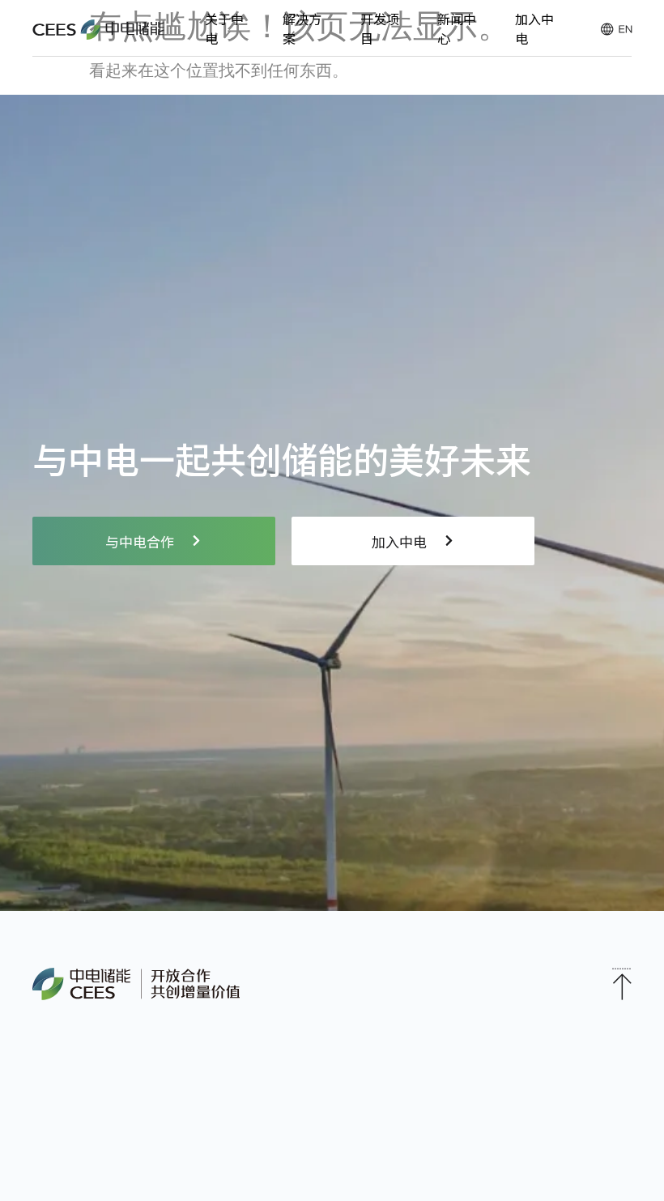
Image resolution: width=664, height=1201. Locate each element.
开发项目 (379, 28)
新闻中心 (456, 28)
